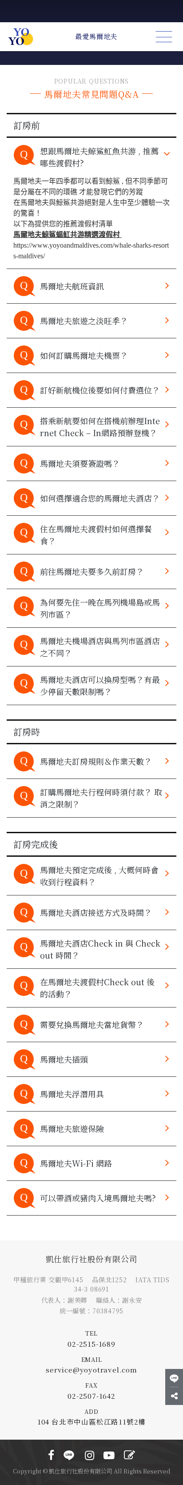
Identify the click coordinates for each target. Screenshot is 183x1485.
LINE (69, 1451)
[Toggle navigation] (163, 36)
